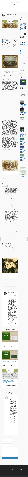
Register (12, 469)
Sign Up (12, 467)
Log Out (21, 469)
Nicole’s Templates (23, 44)
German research (7, 286)
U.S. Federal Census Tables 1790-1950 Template (23, 71)
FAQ (2, 471)
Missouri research (12, 286)
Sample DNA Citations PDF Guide (22, 76)
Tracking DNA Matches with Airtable (23, 59)
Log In (20, 467)
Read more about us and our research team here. (23, 25)
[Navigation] (14, 11)
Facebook (23, 28)
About (3, 467)
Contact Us (12, 471)
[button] (25, 34)
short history (12, 93)
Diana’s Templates (23, 46)
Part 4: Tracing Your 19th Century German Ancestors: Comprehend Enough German (8, 381)
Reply (15, 396)
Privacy (3, 469)
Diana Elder (11, 16)
